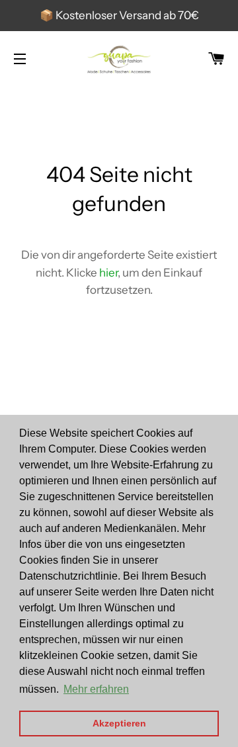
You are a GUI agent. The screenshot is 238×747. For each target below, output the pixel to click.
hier (108, 272)
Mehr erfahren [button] (96, 689)
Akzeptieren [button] (119, 723)
